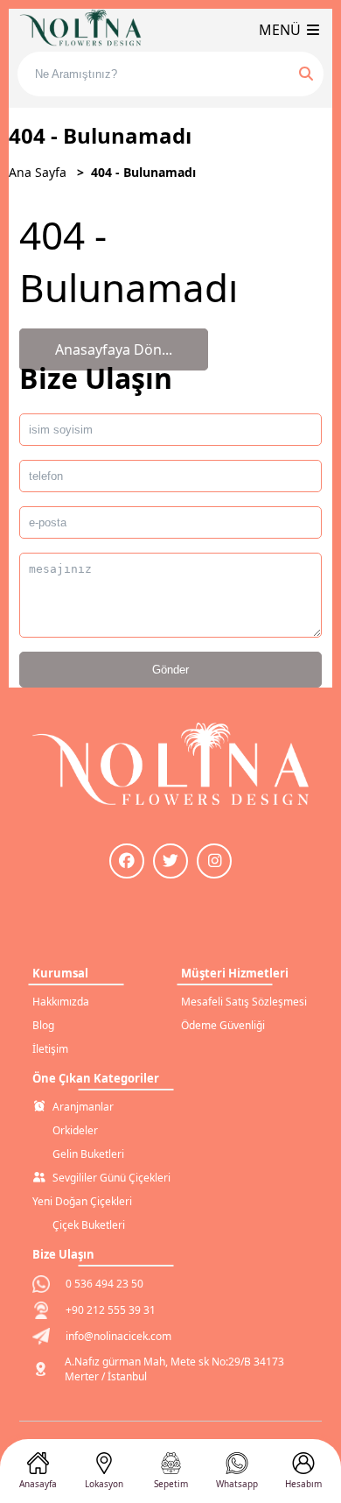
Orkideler (75, 1130)
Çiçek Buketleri (88, 1224)
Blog (43, 1025)
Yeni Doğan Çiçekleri (82, 1201)
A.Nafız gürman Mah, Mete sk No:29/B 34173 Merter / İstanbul (174, 1369)
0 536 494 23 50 (104, 1283)
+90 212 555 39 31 (111, 1309)
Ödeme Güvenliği (223, 1025)
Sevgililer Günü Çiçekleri (111, 1177)
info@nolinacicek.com (118, 1336)
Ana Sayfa (37, 172)
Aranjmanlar (83, 1106)
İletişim (50, 1048)
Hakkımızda (60, 1001)
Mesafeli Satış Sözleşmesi (244, 1001)
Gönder (170, 669)
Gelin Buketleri (88, 1154)
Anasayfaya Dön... (113, 349)
